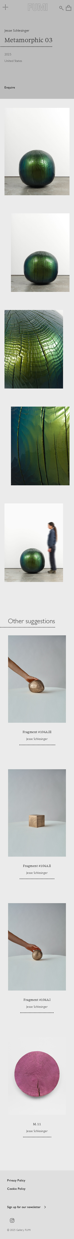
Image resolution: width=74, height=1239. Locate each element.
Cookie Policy (16, 1189)
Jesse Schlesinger (16, 30)
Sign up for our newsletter (24, 1207)
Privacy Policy (16, 1180)
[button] (68, 8)
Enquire (9, 87)
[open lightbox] (37, 151)
